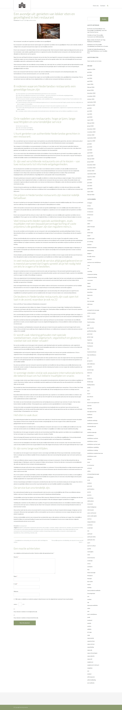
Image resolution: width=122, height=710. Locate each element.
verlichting (27, 532)
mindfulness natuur (92, 441)
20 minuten (90, 214)
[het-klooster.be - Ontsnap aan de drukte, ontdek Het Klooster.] (22, 5)
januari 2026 (90, 90)
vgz (88, 602)
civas (88, 265)
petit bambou (90, 489)
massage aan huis (91, 411)
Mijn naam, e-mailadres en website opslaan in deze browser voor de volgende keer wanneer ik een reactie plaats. (44, 599)
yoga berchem (91, 641)
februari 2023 (90, 194)
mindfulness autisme (92, 438)
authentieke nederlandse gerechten (32, 527)
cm (88, 268)
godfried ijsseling (91, 331)
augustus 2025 (91, 105)
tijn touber (90, 581)
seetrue (89, 519)
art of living (90, 241)
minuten (89, 459)
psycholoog (90, 498)
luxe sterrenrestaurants (26, 531)
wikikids (89, 629)
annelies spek (90, 238)
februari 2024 (90, 158)
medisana (89, 414)
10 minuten (90, 208)
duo (88, 298)
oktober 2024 (90, 135)
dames (89, 286)
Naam (15, 576)
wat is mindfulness (92, 614)
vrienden (32, 532)
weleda (89, 623)
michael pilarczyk (91, 426)
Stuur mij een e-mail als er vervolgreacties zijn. (25, 611)
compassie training (92, 274)
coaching (89, 271)
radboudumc (90, 501)
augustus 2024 (91, 141)
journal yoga (90, 369)
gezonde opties (40, 529)
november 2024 (91, 132)
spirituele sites (91, 539)
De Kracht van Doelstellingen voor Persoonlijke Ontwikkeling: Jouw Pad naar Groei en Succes (96, 30)
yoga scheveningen (92, 653)
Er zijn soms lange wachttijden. (25, 127)
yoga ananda (90, 638)
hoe (88, 349)
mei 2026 (89, 78)
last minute (90, 396)
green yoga (90, 337)
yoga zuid (89, 659)
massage (89, 408)
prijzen (58, 531)
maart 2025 (90, 120)
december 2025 (91, 93)
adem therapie (91, 226)
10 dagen (89, 202)
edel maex (90, 304)
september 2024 (91, 138)
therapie (89, 578)
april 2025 (89, 117)
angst (88, 235)
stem (88, 554)
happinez (89, 340)
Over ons (96, 5)
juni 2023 (89, 182)
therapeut (90, 575)
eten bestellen (91, 319)
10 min (89, 205)
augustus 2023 (91, 176)
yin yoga (89, 632)
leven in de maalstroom (93, 402)
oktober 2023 (90, 170)
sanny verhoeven (91, 513)
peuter (89, 492)
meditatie (89, 417)
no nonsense (90, 465)
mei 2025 (89, 114)
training (89, 587)
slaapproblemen (91, 522)
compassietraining (92, 277)
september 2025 (91, 102)
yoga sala (89, 650)
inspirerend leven (91, 352)
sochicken (90, 525)
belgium (89, 253)
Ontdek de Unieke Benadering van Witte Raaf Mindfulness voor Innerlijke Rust (97, 51)
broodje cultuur (91, 256)
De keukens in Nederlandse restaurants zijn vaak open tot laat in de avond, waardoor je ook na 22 (42, 106)
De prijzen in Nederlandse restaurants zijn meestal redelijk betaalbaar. (35, 97)
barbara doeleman (92, 247)
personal (89, 486)
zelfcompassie (91, 677)
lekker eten (62, 529)
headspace (90, 346)
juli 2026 (89, 72)
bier (44, 527)
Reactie (16, 557)
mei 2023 (89, 185)
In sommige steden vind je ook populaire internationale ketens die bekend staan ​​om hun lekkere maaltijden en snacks (47, 111)
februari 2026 (90, 87)
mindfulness (90, 435)
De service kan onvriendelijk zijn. (25, 129)
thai (88, 569)
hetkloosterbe (32, 20)
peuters (89, 495)
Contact (102, 5)
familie (81, 527)
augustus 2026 (91, 69)
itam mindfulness (91, 355)
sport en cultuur (91, 545)
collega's (57, 527)
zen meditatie (90, 683)
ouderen (89, 483)
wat (88, 611)
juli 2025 (89, 108)
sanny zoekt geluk (92, 516)
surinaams (90, 566)
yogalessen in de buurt (93, 665)
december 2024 (91, 129)
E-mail (16, 584)
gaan (88, 325)
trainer (89, 584)
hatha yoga (90, 343)
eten (88, 316)
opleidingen (90, 477)
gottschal (89, 334)
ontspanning (46, 531)
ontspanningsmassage (93, 474)
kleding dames (91, 384)
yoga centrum (90, 644)
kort (88, 390)
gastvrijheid (25, 529)
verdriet (89, 599)
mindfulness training (92, 450)
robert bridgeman (91, 507)
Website (16, 591)
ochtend (89, 468)
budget (47, 527)
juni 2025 (89, 111)
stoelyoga (89, 560)
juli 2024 (89, 144)
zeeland (89, 674)
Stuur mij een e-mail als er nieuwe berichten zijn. (26, 617)
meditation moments (92, 423)
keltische (89, 372)
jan (88, 358)
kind (88, 375)
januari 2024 (90, 161)
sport (88, 542)
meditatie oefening (92, 420)
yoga (88, 635)
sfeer (22, 532)
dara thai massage (92, 289)
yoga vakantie (90, 656)
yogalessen (90, 662)
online (88, 471)
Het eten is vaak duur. (22, 126)
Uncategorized (23, 526)
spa (88, 530)
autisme (89, 244)
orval (88, 480)
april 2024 (89, 152)
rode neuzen (90, 510)
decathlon (90, 292)
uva (88, 596)
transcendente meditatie (93, 590)
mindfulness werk (91, 456)
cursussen (90, 280)
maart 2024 (90, 155)
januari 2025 (90, 126)
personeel (53, 531)
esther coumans (91, 313)
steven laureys (91, 557)
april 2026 (89, 81)
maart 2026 (90, 84)
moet (88, 462)
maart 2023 (90, 191)
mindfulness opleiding (93, 447)
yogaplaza (89, 668)
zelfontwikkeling (91, 680)
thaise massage (91, 572)
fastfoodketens (18, 529)
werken (89, 626)
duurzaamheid (75, 527)
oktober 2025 (90, 99)
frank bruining (90, 322)
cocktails (51, 527)
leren (88, 399)
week (88, 617)
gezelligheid (32, 529)
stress (89, 563)
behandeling (90, 250)
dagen (89, 283)
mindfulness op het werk (93, 444)
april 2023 (89, 188)
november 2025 (91, 96)
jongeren (89, 366)
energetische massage (93, 310)
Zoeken (104, 19)
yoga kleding (90, 647)
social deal (90, 528)
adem (88, 223)
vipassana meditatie (92, 605)
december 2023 (91, 164)
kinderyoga (90, 381)
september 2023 (91, 173)
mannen (89, 405)
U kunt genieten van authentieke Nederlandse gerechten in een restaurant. (36, 93)
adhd (88, 229)
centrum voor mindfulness (94, 262)
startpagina (90, 551)
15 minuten (90, 211)
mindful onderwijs (91, 432)
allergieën (20, 527)
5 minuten (90, 220)
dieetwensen (62, 527)
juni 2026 (89, 75)
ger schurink (90, 328)
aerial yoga (90, 232)
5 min (88, 217)
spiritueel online (91, 536)
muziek (41, 531)
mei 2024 (89, 150)
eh (88, 307)
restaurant (63, 531)
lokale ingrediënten (70, 529)
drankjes (69, 527)
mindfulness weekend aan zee (95, 453)
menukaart (36, 531)
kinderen (89, 378)
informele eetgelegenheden (51, 529)
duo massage (90, 301)
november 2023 (91, 167)
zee (88, 671)
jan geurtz (89, 361)
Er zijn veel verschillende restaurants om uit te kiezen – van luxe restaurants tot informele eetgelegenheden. (45, 95)
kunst (88, 393)
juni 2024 (89, 147)
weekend (89, 620)
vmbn (88, 608)
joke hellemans (91, 363)
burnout (89, 259)
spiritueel (89, 533)
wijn (36, 532)
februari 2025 (90, 123)
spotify (89, 548)
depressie (89, 295)
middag (89, 429)
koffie (88, 387)
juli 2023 (89, 179)
